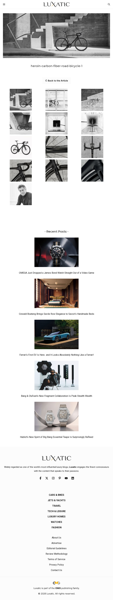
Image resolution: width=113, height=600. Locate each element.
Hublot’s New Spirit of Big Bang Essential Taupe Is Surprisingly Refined (56, 437)
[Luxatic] (56, 4)
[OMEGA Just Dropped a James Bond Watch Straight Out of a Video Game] (56, 253)
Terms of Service (56, 559)
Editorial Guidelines (57, 548)
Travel (56, 505)
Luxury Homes (56, 516)
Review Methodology (57, 553)
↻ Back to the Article (56, 80)
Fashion (57, 527)
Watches (56, 522)
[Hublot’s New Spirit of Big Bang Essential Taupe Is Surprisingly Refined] (56, 417)
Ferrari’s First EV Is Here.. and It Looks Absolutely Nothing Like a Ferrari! (56, 354)
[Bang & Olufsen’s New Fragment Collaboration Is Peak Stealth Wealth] (56, 376)
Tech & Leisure (57, 511)
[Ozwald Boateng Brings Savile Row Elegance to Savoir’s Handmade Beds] (56, 294)
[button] (109, 4)
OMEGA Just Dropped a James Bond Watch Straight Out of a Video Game (56, 272)
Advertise (56, 543)
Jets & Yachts (56, 500)
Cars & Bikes (56, 495)
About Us (56, 537)
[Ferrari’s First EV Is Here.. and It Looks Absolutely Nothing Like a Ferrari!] (56, 335)
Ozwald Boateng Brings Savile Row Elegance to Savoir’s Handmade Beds (56, 314)
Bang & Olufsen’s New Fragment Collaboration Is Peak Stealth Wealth (56, 396)
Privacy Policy (56, 564)
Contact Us (56, 570)
